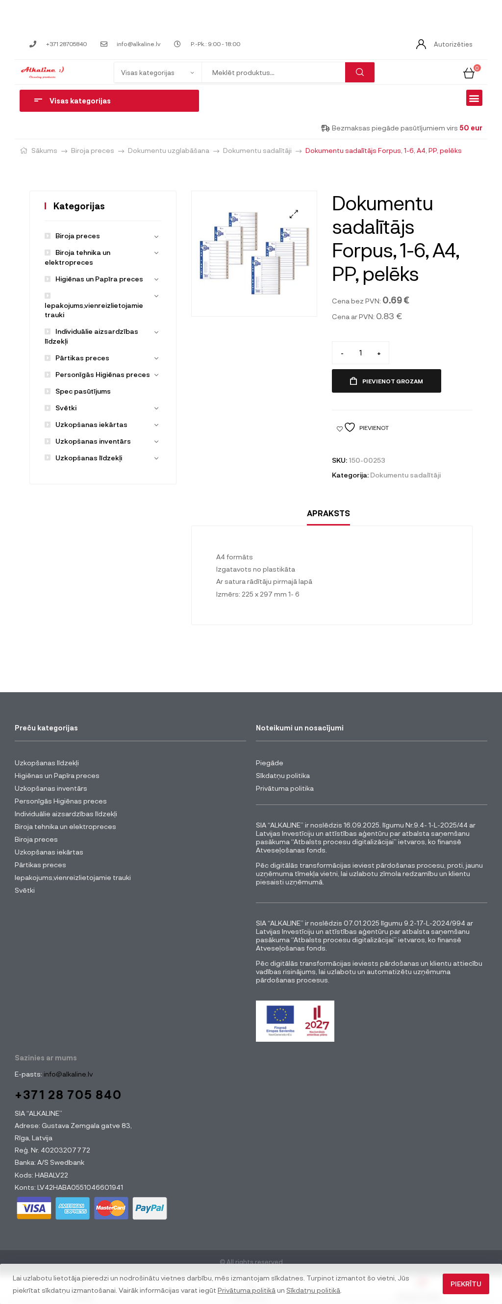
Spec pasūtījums (83, 391)
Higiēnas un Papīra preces (99, 279)
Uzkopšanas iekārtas (91, 424)
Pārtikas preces (82, 357)
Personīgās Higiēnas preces (102, 374)
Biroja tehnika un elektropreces (65, 826)
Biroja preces (92, 150)
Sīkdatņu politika (283, 775)
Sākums (44, 150)
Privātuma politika (285, 788)
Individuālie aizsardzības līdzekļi (66, 813)
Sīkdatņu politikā (313, 1290)
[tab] (328, 514)
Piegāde (269, 762)
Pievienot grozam (392, 380)
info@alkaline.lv (67, 1074)
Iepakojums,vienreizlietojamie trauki (94, 310)
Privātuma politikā (247, 1290)
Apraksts (328, 513)
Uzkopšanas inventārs (93, 441)
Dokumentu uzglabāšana (168, 150)
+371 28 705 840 (68, 1094)
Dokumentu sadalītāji (257, 150)
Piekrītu (466, 1283)
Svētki (65, 407)
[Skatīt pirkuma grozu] (469, 72)
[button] (474, 98)
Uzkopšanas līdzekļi (88, 457)
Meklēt (360, 72)
